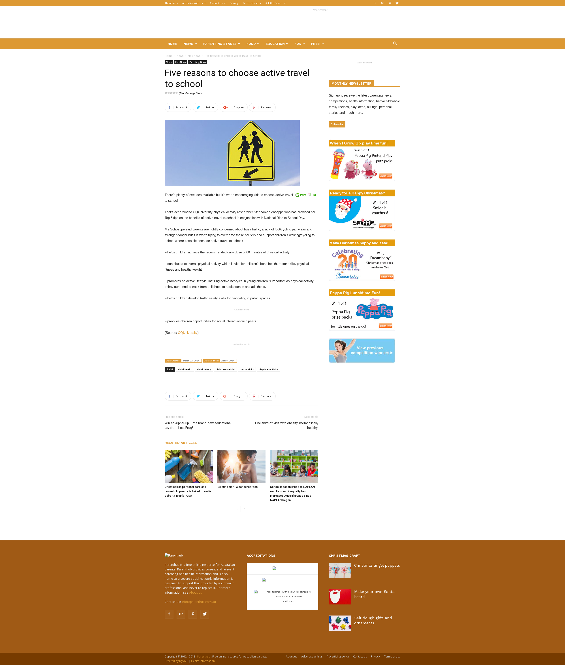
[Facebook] (375, 3)
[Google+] (382, 3)
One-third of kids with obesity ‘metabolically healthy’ (286, 425)
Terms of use (250, 3)
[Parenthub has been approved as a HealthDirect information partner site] (282, 569)
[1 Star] (166, 93)
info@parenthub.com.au (199, 602)
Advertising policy (338, 656)
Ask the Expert (274, 3)
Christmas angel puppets (377, 565)
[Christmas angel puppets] (340, 570)
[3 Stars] (171, 93)
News (188, 44)
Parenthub (204, 656)
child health (185, 369)
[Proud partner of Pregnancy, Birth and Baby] (282, 580)
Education (275, 44)
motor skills (247, 369)
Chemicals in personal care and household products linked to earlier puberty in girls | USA (189, 491)
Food (251, 44)
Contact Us (216, 3)
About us (170, 3)
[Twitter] (397, 3)
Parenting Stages (220, 44)
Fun (298, 44)
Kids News (194, 56)
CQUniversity (188, 332)
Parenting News (197, 62)
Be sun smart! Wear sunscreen (237, 486)
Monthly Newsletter (351, 84)
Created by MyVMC (176, 661)
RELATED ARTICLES (181, 443)
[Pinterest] (389, 3)
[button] (395, 44)
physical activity (268, 369)
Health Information (203, 661)
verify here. (288, 601)
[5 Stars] (176, 93)
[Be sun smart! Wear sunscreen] (241, 466)
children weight (225, 369)
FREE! (315, 44)
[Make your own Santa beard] (340, 596)
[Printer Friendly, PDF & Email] (306, 194)
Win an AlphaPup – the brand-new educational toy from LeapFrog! (198, 425)
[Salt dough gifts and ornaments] (340, 623)
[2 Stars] (168, 93)
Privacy (234, 3)
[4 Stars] (174, 93)
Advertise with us (192, 3)
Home (172, 44)
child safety (204, 369)
